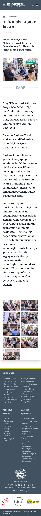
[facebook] (17, 87)
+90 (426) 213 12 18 (20, 484)
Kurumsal (31, 62)
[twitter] (23, 87)
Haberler (13, 16)
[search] (33, 5)
